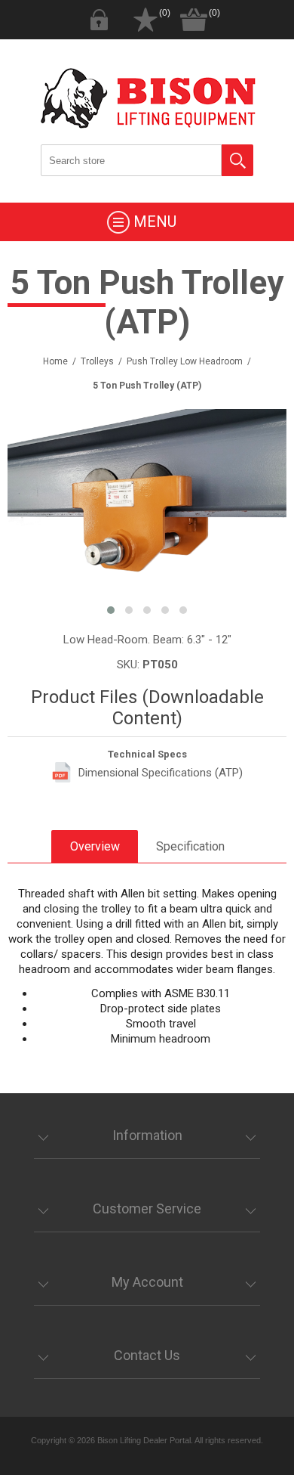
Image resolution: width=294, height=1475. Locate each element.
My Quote (145, 20)
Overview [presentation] (95, 846)
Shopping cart (193, 20)
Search (237, 160)
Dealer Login (99, 20)
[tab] (94, 846)
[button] (111, 610)
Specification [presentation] (190, 846)
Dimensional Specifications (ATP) (160, 772)
